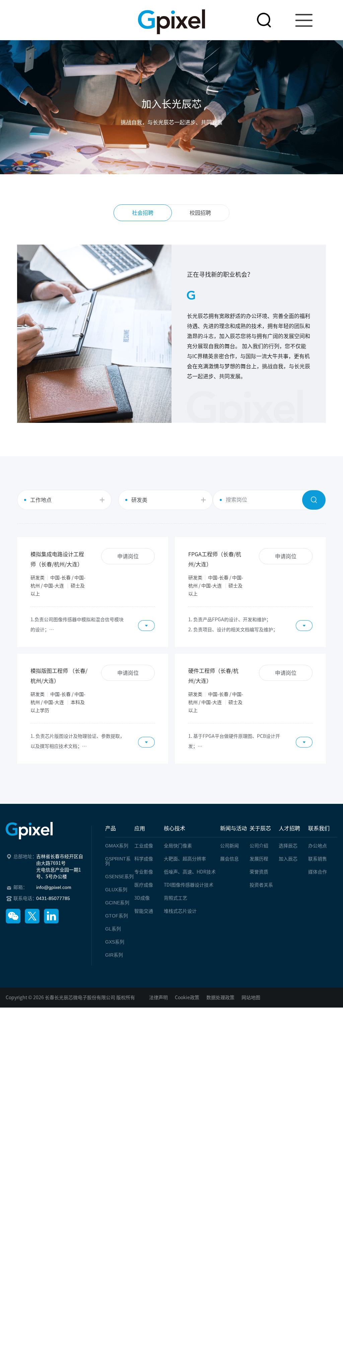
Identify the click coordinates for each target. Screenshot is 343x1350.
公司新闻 (229, 845)
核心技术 (174, 828)
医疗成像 (143, 885)
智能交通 (143, 911)
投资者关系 (261, 885)
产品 (110, 828)
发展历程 (259, 858)
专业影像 (143, 872)
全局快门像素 (178, 845)
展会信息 (229, 858)
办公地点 (317, 845)
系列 (116, 845)
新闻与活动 (233, 828)
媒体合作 (317, 872)
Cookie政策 (187, 997)
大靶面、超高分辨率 (185, 858)
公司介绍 (259, 845)
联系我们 (319, 828)
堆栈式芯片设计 (180, 911)
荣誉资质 (259, 872)
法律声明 (158, 997)
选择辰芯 (288, 845)
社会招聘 (142, 212)
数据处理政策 (220, 997)
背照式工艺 (175, 898)
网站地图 (251, 997)
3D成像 (142, 898)
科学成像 (143, 858)
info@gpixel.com (53, 887)
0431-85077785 (53, 898)
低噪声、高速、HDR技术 (190, 872)
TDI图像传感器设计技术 (188, 885)
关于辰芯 (260, 828)
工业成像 (143, 845)
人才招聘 (289, 828)
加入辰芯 (288, 858)
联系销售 (317, 858)
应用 (139, 828)
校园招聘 (200, 212)
